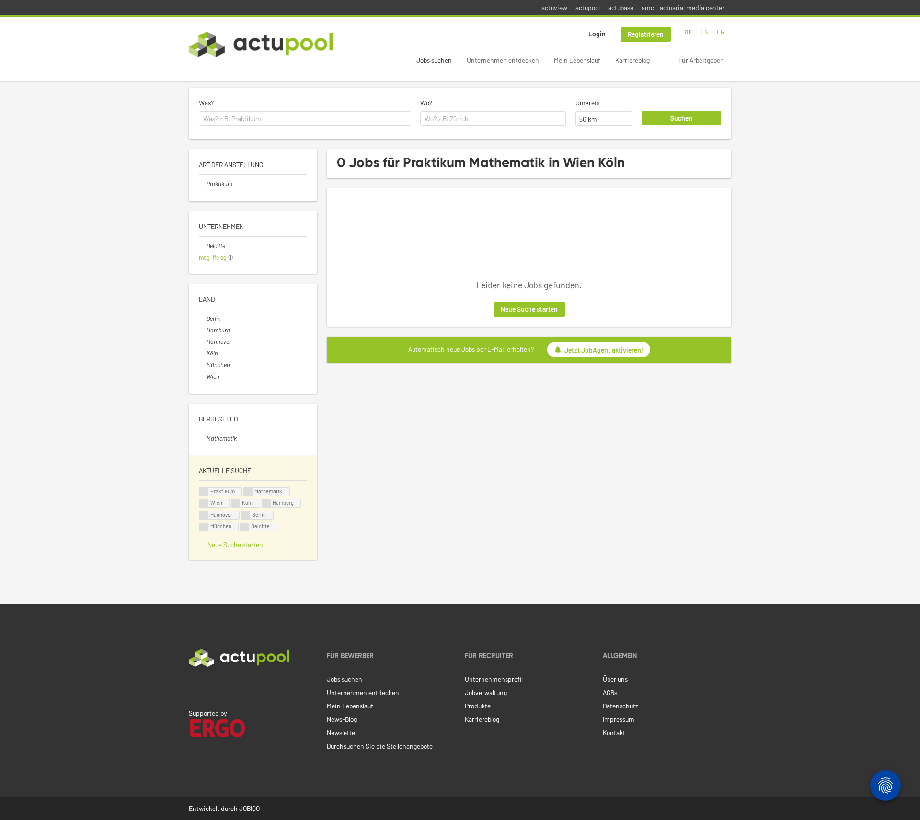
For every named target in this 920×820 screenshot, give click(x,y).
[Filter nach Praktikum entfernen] (203, 184)
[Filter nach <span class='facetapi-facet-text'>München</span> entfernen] (203, 527)
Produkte (478, 706)
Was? (206, 103)
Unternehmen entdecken (503, 60)
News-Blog (342, 719)
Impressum (618, 719)
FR (720, 32)
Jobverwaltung (486, 692)
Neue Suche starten (529, 309)
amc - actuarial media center (683, 7)
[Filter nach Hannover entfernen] (203, 341)
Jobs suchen (434, 60)
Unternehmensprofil (494, 679)
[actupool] (261, 44)
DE (688, 32)
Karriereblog (632, 60)
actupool (587, 7)
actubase (620, 7)
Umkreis (587, 103)
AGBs (610, 692)
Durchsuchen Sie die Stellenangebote (380, 746)
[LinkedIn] (194, 687)
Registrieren (646, 34)
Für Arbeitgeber (700, 60)
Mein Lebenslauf (577, 60)
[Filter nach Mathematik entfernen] (203, 438)
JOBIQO (249, 808)
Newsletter (342, 733)
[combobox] (305, 118)
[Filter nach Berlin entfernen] (203, 318)
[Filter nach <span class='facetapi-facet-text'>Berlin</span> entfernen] (246, 515)
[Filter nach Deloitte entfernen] (203, 246)
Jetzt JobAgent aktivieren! (603, 350)
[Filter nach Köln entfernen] (203, 353)
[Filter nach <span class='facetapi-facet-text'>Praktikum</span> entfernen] (203, 492)
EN (705, 32)
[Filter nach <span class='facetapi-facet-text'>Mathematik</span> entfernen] (248, 492)
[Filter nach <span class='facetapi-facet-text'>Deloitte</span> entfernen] (245, 527)
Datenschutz (620, 706)
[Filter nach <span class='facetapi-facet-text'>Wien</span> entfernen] (203, 503)
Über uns (615, 679)
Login (597, 34)
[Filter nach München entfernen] (203, 365)
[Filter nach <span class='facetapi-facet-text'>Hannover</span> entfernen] (203, 515)
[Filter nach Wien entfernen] (203, 376)
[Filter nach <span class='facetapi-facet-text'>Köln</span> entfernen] (235, 503)
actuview (554, 7)
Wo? (426, 103)
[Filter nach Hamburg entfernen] (203, 330)
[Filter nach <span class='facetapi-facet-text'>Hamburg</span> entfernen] (266, 503)
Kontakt (614, 733)
